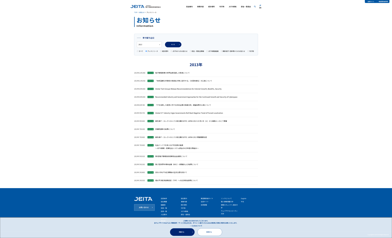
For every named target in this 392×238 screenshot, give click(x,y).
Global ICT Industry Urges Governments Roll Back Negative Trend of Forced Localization (189, 113)
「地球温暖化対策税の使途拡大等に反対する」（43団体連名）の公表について (183, 81)
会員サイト (371, 1)
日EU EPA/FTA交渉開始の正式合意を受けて (171, 172)
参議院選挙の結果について (165, 129)
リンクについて (226, 198)
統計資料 (211, 6)
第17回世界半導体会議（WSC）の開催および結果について (176, 164)
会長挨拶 (164, 198)
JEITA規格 (232, 6)
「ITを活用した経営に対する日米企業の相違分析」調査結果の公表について (183, 105)
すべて (141, 51)
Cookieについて (197, 226)
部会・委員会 (246, 6)
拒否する (209, 232)
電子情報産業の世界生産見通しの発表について (172, 73)
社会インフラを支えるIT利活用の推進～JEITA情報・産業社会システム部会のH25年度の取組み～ (177, 146)
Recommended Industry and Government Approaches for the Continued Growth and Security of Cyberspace (196, 97)
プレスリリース (152, 51)
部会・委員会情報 (198, 51)
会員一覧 (164, 211)
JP (260, 5)
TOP (135, 12)
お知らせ (142, 12)
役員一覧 (164, 208)
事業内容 (184, 201)
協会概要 (164, 201)
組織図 (163, 205)
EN (260, 7)
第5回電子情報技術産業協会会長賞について (171, 156)
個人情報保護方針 (227, 201)
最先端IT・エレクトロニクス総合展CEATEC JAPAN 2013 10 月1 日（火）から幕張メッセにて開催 (191, 121)
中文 (242, 201)
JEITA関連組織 (213, 51)
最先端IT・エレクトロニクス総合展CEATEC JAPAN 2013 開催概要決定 (181, 137)
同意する (181, 232)
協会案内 (184, 198)
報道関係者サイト (207, 198)
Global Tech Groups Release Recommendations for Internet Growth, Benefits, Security (188, 89)
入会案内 (164, 214)
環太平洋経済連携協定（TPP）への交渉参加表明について (176, 180)
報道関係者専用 (383, 1)
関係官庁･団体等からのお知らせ (234, 51)
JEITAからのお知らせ (179, 51)
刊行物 (221, 6)
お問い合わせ (144, 207)
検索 (173, 44)
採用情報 (204, 205)
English (243, 198)
